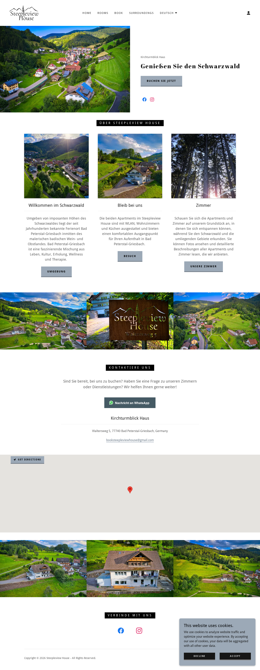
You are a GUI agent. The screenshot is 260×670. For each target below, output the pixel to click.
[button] (169, 13)
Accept (235, 656)
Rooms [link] (102, 12)
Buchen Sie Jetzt (161, 80)
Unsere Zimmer (203, 266)
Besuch (130, 256)
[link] (24, 12)
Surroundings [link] (141, 12)
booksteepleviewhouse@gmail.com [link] (130, 440)
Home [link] (86, 12)
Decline (199, 656)
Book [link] (118, 12)
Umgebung (56, 271)
